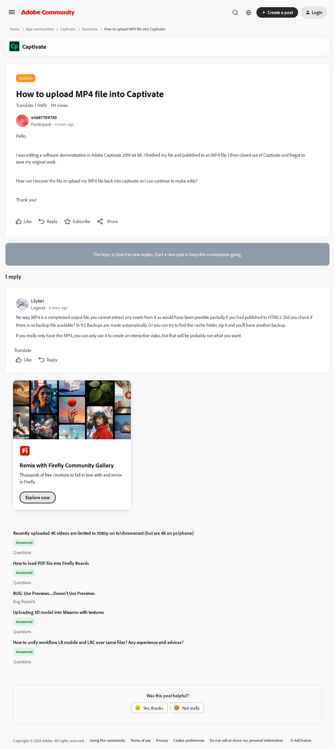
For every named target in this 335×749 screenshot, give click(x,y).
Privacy (162, 740)
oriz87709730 (44, 117)
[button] (12, 14)
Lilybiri (37, 301)
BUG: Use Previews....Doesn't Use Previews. (54, 593)
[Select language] (248, 12)
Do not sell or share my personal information (246, 740)
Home (15, 28)
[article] (167, 331)
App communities (40, 28)
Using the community (107, 740)
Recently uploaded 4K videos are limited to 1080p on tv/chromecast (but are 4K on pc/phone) (103, 533)
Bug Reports (24, 601)
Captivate (68, 28)
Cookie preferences (188, 740)
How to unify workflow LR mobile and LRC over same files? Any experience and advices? (98, 642)
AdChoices (302, 740)
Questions (90, 28)
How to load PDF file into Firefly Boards (51, 563)
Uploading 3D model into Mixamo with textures (58, 612)
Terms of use (141, 740)
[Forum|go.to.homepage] (48, 12)
